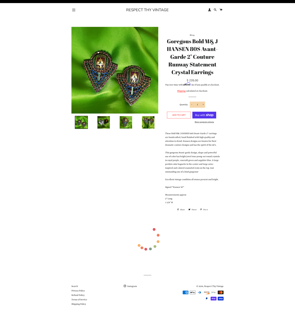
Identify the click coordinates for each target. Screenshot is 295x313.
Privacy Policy (78, 291)
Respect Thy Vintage (147, 10)
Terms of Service (79, 299)
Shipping (181, 91)
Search (74, 286)
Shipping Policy (78, 304)
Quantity (184, 104)
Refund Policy (78, 295)
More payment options (204, 122)
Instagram (132, 286)
